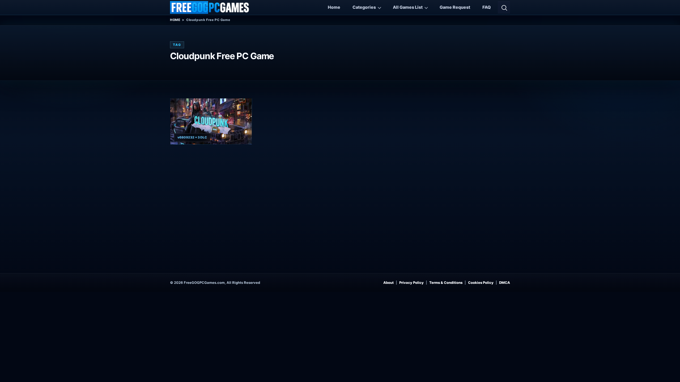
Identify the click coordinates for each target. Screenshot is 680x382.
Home (334, 7)
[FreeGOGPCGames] (210, 7)
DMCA (504, 282)
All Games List (408, 7)
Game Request (455, 7)
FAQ (486, 7)
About (388, 282)
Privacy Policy (411, 282)
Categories (364, 7)
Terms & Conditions (445, 282)
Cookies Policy (481, 282)
